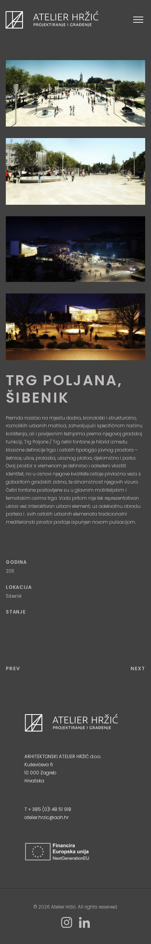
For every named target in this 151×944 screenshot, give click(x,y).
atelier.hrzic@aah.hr (46, 817)
